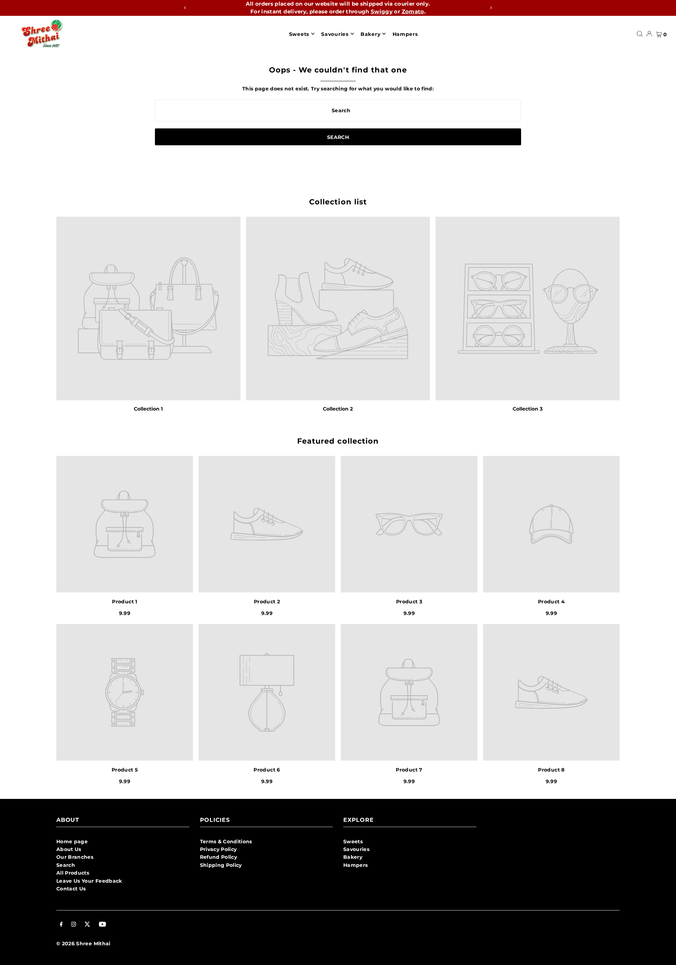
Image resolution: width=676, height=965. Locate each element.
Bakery (352, 857)
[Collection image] (148, 309)
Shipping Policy (221, 865)
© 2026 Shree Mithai (83, 943)
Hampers (355, 865)
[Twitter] (87, 925)
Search (65, 865)
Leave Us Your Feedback (89, 881)
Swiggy (382, 11)
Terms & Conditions (226, 841)
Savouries (356, 849)
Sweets (353, 841)
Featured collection (338, 441)
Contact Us (71, 888)
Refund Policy (218, 857)
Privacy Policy (218, 849)
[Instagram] (73, 925)
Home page (72, 841)
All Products (72, 873)
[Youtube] (102, 925)
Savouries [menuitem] (334, 34)
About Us (68, 849)
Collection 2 (338, 409)
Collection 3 (528, 409)
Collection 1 (148, 409)
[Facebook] (61, 925)
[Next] (490, 7)
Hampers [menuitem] (405, 34)
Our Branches (74, 857)
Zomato (413, 11)
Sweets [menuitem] (299, 34)
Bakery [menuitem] (370, 34)
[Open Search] (640, 34)
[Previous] (185, 7)
